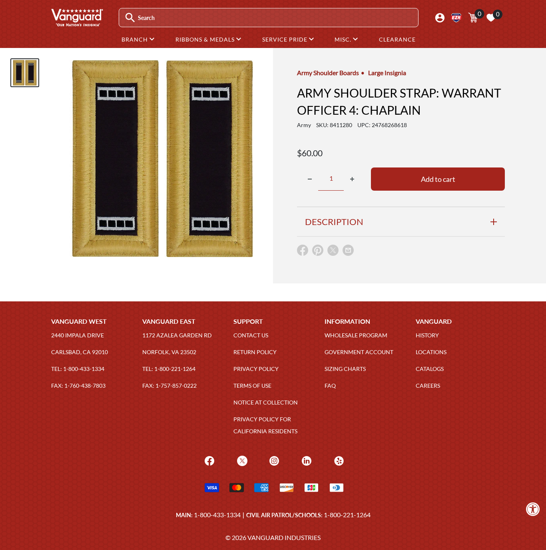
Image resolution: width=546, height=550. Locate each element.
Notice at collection (265, 402)
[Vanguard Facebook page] (208, 459)
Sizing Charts (345, 368)
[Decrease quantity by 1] (309, 179)
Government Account (359, 352)
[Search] (130, 18)
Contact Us (250, 335)
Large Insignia (387, 72)
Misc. (344, 39)
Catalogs (430, 368)
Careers (428, 385)
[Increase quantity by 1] (352, 179)
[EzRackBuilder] (456, 18)
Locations (431, 352)
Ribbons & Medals (205, 39)
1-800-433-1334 (217, 514)
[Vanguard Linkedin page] (305, 459)
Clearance (397, 39)
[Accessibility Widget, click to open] (533, 509)
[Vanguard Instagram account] (273, 459)
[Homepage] (76, 23)
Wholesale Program (356, 335)
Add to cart (438, 179)
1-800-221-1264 (347, 514)
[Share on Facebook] (302, 252)
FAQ (330, 385)
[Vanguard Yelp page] (338, 459)
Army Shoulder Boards (328, 72)
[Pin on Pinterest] (317, 252)
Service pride (285, 39)
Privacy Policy (256, 368)
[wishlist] (491, 17)
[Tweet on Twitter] (333, 252)
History (427, 335)
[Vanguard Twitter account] (241, 459)
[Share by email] (348, 251)
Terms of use (252, 385)
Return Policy (255, 352)
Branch (135, 39)
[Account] (440, 18)
